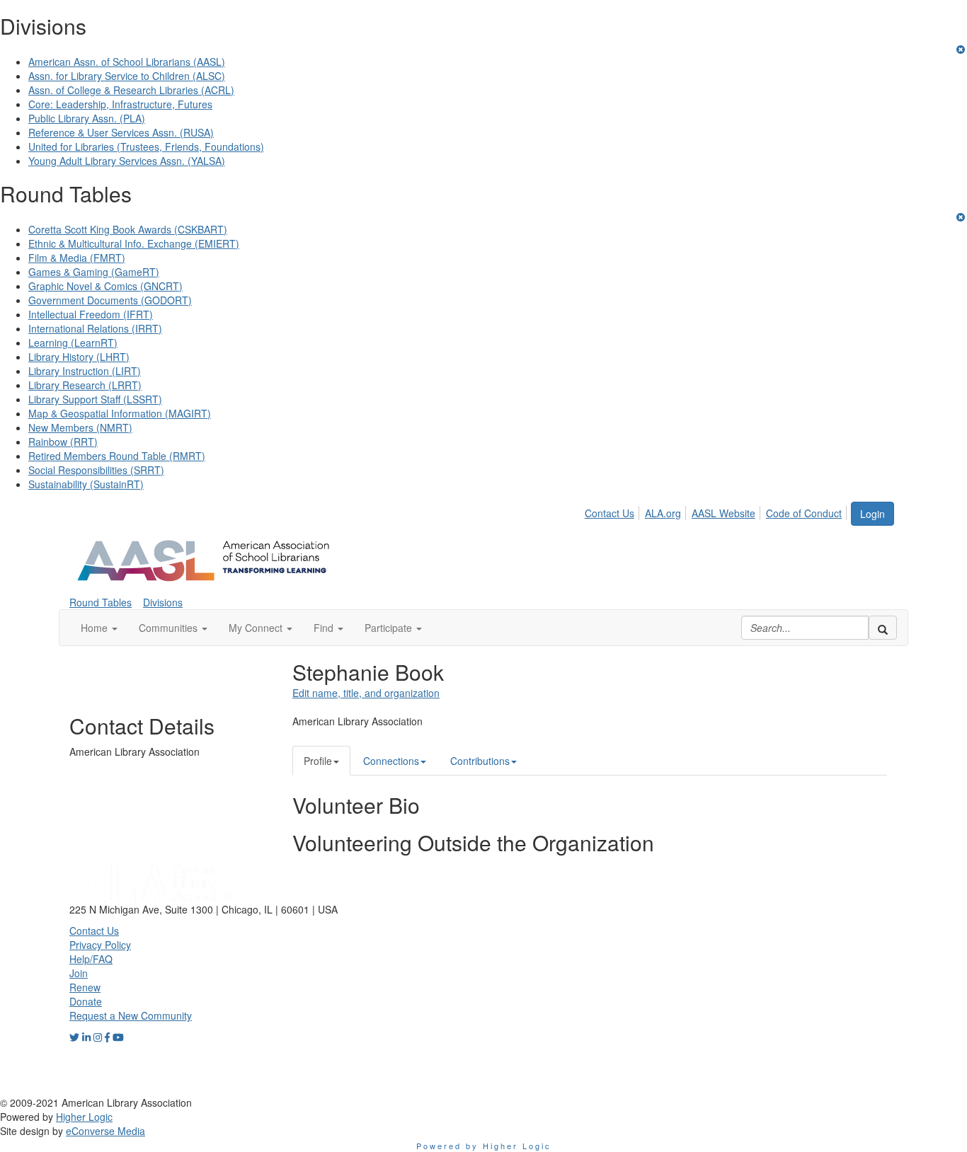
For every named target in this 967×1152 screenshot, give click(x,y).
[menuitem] (613, 511)
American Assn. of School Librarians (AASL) (126, 61)
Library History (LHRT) (79, 357)
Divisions (163, 602)
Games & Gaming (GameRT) (93, 272)
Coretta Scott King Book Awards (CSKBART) (127, 229)
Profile (318, 761)
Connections (391, 761)
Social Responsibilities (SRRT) (96, 470)
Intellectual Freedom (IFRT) (90, 314)
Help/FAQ (91, 959)
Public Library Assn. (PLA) (86, 118)
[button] (99, 627)
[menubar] (717, 511)
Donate (85, 1001)
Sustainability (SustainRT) (86, 484)
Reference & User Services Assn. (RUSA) (121, 132)
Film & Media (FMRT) (76, 257)
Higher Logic (84, 1117)
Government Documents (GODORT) (110, 300)
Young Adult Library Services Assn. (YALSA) (126, 161)
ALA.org (663, 513)
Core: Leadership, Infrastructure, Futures (120, 104)
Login (872, 514)
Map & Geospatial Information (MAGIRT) (119, 413)
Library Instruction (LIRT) (84, 371)
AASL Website (723, 513)
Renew (85, 987)
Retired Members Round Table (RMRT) (116, 456)
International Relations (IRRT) (95, 328)
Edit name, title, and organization (366, 693)
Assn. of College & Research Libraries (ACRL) (131, 90)
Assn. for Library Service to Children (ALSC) (126, 76)
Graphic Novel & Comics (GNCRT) (105, 286)
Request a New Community (130, 1015)
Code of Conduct (804, 513)
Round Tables (100, 602)
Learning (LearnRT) (73, 342)
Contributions (480, 761)
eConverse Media (105, 1131)
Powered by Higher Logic (483, 1145)
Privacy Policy (100, 945)
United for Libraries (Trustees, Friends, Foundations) (146, 146)
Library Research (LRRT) (85, 385)
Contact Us (609, 513)
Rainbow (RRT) (63, 441)
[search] (883, 628)
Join (78, 973)
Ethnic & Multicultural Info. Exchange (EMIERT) (133, 243)
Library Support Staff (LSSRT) (95, 399)
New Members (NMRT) (80, 427)
